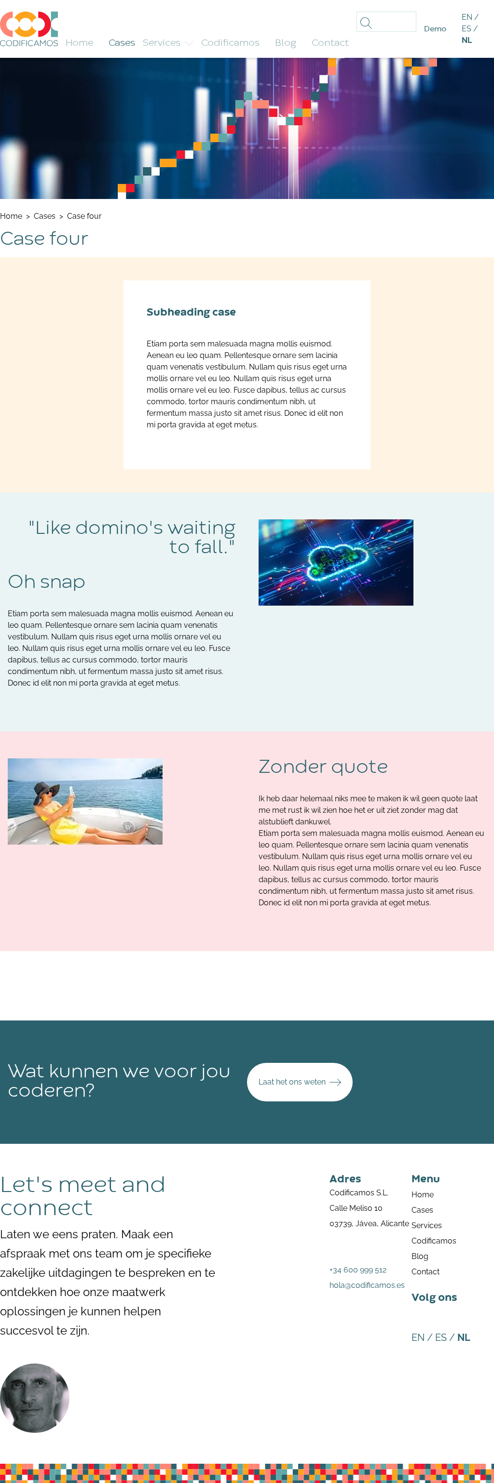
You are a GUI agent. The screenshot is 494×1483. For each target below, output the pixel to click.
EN (467, 17)
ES (466, 28)
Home (423, 1194)
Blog (420, 1256)
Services (161, 43)
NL (467, 40)
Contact (425, 1271)
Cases (422, 1210)
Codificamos (434, 1240)
